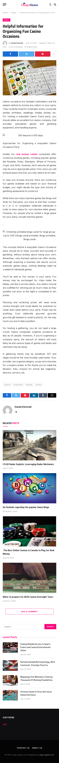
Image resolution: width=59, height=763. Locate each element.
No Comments (17, 47)
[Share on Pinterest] (42, 54)
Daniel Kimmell (17, 43)
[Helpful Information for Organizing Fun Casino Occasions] (29, 77)
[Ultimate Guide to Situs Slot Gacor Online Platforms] (10, 695)
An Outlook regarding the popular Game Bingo (26, 507)
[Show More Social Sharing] (53, 54)
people (29, 384)
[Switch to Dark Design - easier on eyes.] (50, 4)
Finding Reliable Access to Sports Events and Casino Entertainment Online (35, 647)
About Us (37, 748)
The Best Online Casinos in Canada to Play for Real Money (28, 552)
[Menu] (4, 4)
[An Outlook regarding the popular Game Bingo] (29, 488)
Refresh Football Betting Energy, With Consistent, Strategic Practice (37, 663)
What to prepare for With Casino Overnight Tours (28, 597)
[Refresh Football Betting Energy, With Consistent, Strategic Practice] (10, 665)
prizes (38, 384)
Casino (7, 384)
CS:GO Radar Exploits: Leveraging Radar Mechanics (28, 464)
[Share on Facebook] (10, 54)
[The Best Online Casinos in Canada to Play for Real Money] (29, 531)
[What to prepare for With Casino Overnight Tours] (29, 578)
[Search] (54, 4)
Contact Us (23, 748)
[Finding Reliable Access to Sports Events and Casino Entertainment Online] (10, 647)
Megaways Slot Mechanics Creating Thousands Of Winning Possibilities (36, 678)
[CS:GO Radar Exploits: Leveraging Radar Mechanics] (29, 445)
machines (18, 384)
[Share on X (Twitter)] (26, 54)
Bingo (6, 20)
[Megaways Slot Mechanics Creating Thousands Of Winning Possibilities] (10, 680)
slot (5, 724)
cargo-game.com (46, 755)
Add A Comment (29, 611)
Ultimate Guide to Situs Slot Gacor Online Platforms (36, 693)
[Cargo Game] (29, 4)
